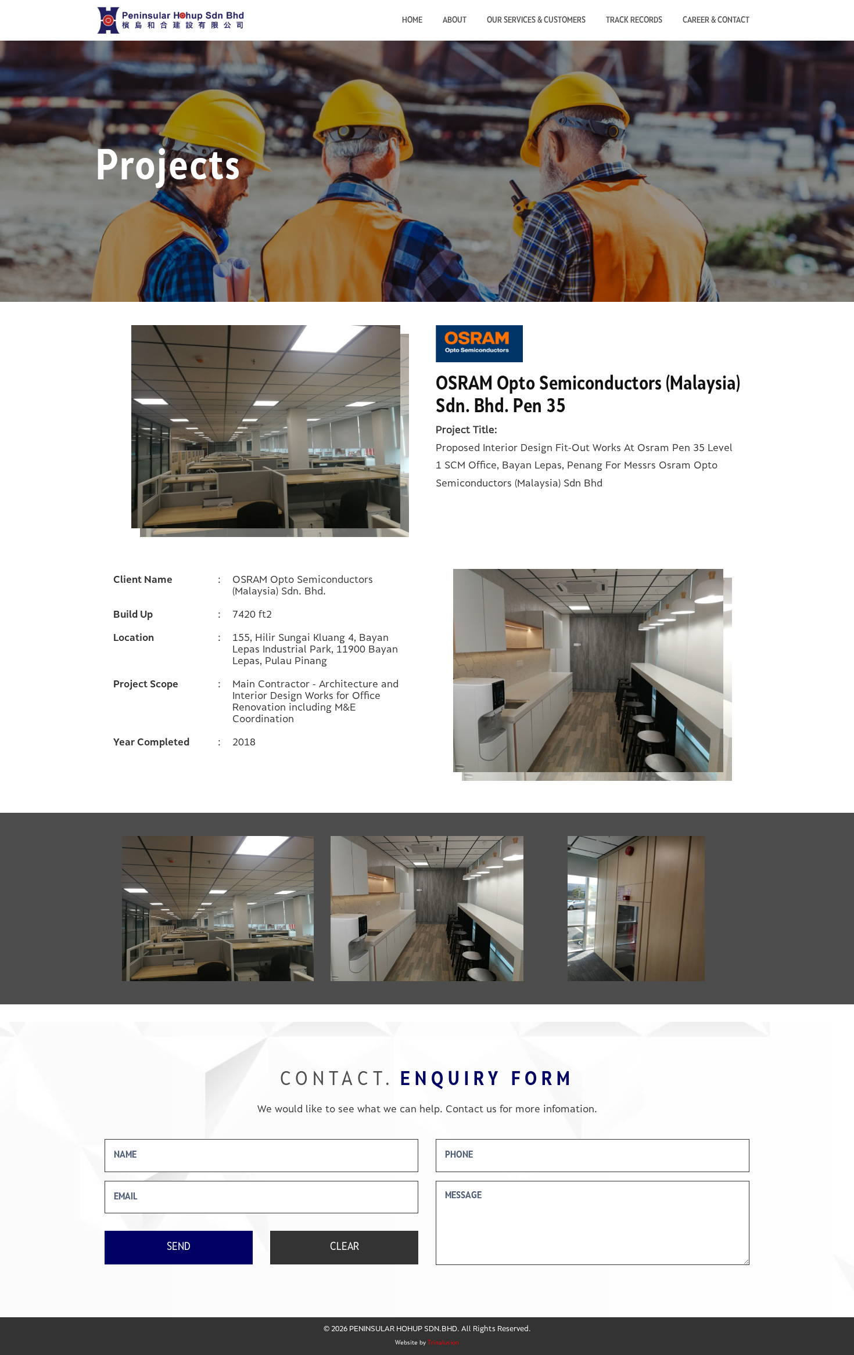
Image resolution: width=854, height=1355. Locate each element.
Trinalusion (443, 1343)
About (455, 20)
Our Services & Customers (536, 20)
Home (412, 20)
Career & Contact (716, 20)
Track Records (634, 20)
